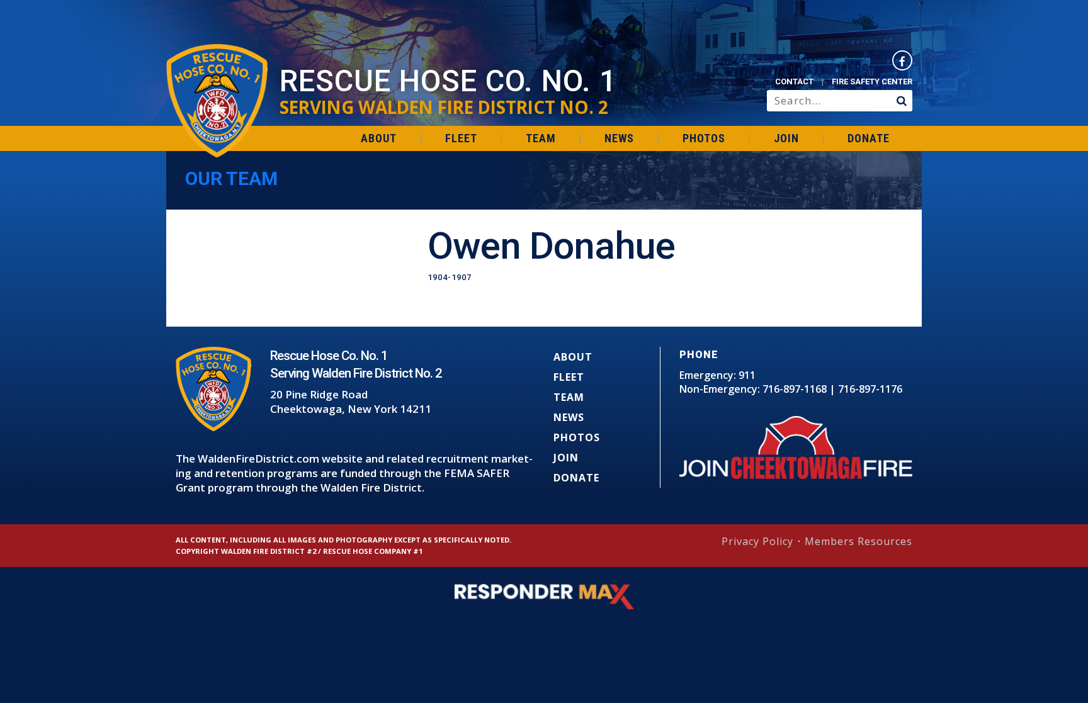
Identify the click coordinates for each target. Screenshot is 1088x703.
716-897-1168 (794, 389)
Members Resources (858, 541)
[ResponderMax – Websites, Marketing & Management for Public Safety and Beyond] (544, 597)
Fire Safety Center (872, 81)
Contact (794, 81)
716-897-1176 (870, 389)
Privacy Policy (757, 541)
